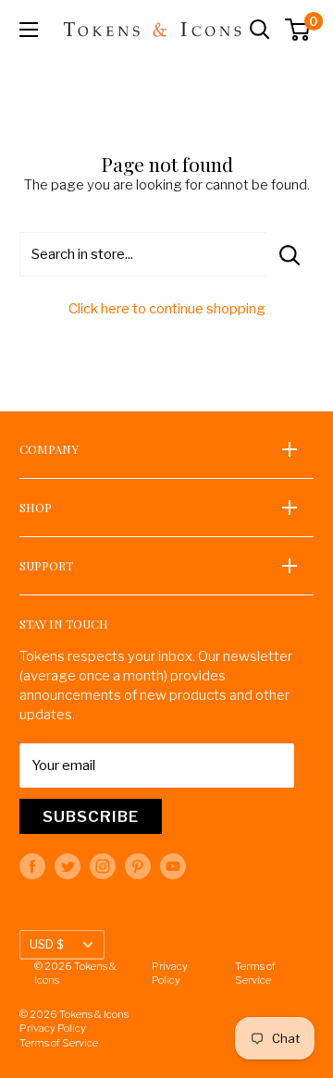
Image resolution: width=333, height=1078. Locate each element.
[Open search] (260, 29)
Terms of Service (255, 973)
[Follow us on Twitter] (67, 866)
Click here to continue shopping (166, 308)
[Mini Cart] (298, 29)
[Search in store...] (290, 254)
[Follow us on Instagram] (103, 866)
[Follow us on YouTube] (173, 866)
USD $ (46, 944)
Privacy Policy (170, 973)
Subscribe (91, 816)
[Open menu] (28, 29)
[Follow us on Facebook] (32, 866)
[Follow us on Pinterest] (138, 866)
